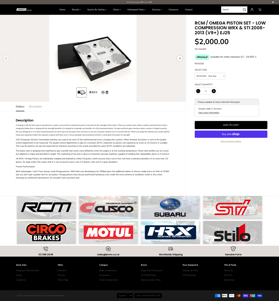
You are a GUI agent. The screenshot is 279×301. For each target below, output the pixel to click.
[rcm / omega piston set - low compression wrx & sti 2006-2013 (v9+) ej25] (93, 58)
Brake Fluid (229, 280)
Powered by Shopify (56, 295)
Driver (116, 9)
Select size (201, 69)
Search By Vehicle (96, 9)
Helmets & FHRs (190, 270)
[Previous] (6, 58)
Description (35, 106)
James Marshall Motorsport (35, 295)
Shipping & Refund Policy (27, 270)
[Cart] (260, 9)
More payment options (231, 141)
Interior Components (108, 280)
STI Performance (148, 275)
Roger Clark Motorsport (151, 270)
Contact (188, 9)
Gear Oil (228, 275)
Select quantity (204, 84)
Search (19, 275)
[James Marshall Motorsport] (24, 9)
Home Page (63, 280)
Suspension (104, 275)
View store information (208, 112)
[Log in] (252, 9)
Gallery (20, 106)
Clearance (173, 9)
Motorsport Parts (135, 9)
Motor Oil (228, 270)
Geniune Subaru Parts (151, 280)
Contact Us (21, 280)
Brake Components (108, 270)
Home (62, 9)
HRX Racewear (189, 275)
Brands (75, 9)
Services (156, 9)
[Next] (180, 58)
